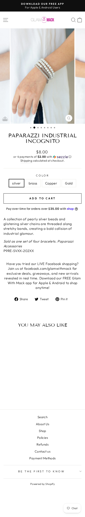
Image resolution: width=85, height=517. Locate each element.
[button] (42, 157)
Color (42, 175)
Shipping (26, 160)
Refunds (42, 444)
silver (16, 183)
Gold (69, 183)
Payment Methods (42, 458)
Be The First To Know (41, 471)
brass (33, 183)
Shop (42, 431)
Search (42, 417)
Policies (42, 438)
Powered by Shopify (42, 483)
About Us (42, 424)
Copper (51, 183)
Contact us (42, 451)
